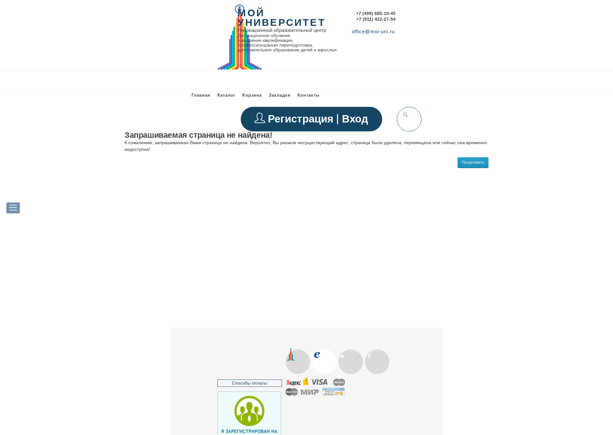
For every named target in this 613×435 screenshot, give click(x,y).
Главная (201, 95)
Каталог (226, 95)
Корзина (251, 95)
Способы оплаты (249, 383)
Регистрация (302, 119)
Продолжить (473, 162)
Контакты (309, 95)
